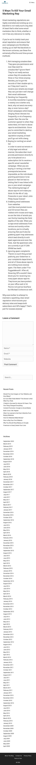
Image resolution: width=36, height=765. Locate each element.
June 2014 (6, 588)
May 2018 (6, 469)
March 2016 (7, 535)
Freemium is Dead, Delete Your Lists (14, 425)
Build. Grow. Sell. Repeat (10, 410)
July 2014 (6, 586)
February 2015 (7, 568)
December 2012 (8, 634)
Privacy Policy (27, 756)
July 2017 (6, 494)
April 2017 (6, 502)
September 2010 (8, 703)
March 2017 (7, 505)
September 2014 (8, 581)
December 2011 (8, 665)
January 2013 (7, 632)
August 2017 (7, 492)
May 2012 (6, 652)
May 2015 (6, 561)
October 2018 (7, 456)
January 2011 (7, 693)
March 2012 (7, 657)
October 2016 (7, 517)
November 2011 (8, 667)
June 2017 (6, 497)
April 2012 (6, 655)
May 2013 (6, 622)
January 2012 (7, 662)
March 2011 (7, 688)
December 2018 (8, 451)
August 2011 (7, 675)
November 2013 (8, 606)
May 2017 (6, 500)
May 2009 (6, 744)
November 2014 (8, 576)
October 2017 (7, 487)
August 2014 (7, 583)
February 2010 (7, 721)
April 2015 (6, 563)
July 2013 (6, 616)
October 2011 (7, 670)
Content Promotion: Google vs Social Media (17, 408)
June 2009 (6, 741)
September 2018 (8, 459)
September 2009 (8, 733)
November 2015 (8, 545)
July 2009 (6, 738)
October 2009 (7, 731)
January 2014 (7, 601)
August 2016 (7, 522)
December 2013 (8, 604)
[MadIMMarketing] (5, 2)
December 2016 (8, 512)
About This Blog (9, 756)
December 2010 (8, 695)
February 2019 (7, 446)
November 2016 (8, 515)
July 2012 (6, 647)
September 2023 (8, 441)
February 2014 (7, 599)
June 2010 (6, 710)
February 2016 (7, 538)
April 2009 (6, 746)
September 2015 (8, 550)
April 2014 (6, 594)
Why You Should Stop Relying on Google (15, 423)
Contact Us (19, 756)
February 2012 (7, 660)
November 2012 (8, 637)
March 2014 (7, 596)
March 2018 (7, 474)
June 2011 (6, 680)
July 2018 (6, 464)
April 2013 (6, 624)
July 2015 (6, 555)
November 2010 (8, 698)
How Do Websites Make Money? (13, 418)
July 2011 (6, 677)
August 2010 (7, 705)
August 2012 (7, 644)
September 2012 (8, 642)
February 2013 (7, 629)
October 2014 (7, 578)
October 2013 (7, 609)
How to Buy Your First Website (12, 420)
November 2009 (8, 728)
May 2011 (6, 683)
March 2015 (7, 566)
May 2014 (6, 591)
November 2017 (8, 484)
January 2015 (7, 571)
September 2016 (8, 520)
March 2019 (7, 444)
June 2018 (6, 466)
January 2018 (7, 479)
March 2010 (7, 718)
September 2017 (8, 489)
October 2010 (7, 700)
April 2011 (6, 685)
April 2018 (6, 472)
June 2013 (6, 619)
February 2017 (7, 507)
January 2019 (7, 449)
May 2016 (6, 530)
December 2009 (8, 726)
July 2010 (6, 708)
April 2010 (6, 716)
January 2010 (7, 723)
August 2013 (7, 614)
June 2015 (6, 558)
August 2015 (7, 553)
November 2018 (8, 454)
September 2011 (8, 672)
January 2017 (7, 510)
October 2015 (7, 548)
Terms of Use (18, 758)
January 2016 (7, 540)
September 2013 (8, 611)
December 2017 (8, 482)
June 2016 (6, 527)
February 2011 (7, 690)
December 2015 (8, 543)
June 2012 (6, 649)
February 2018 (7, 477)
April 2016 (6, 533)
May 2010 (6, 713)
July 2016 (6, 525)
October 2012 (7, 639)
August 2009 (7, 736)
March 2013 (7, 627)
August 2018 (7, 461)
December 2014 (8, 573)
